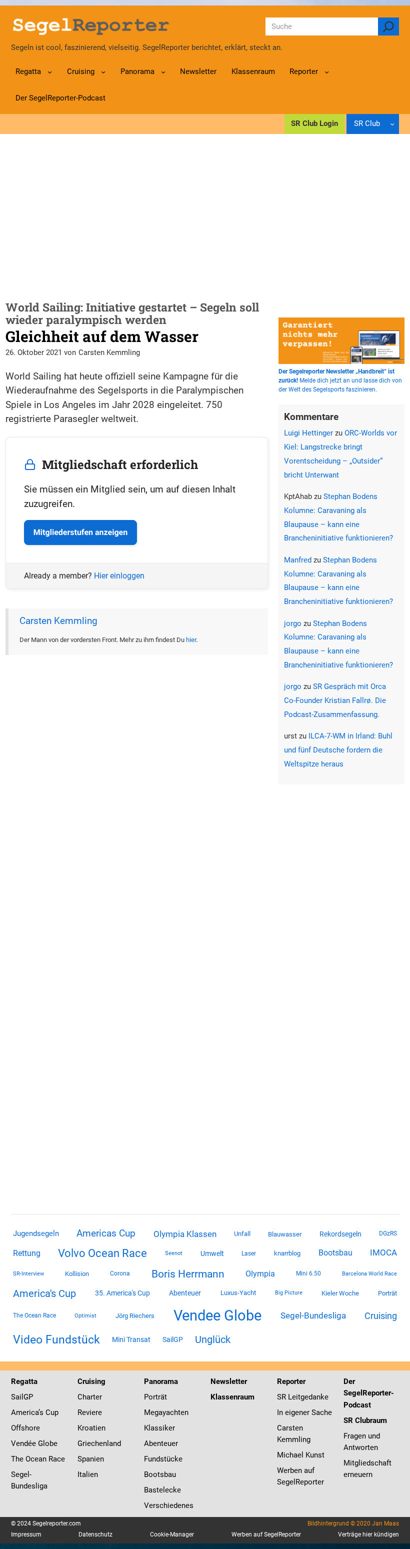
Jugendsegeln (36, 1233)
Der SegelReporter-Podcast (369, 1393)
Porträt (387, 1293)
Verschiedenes (169, 1505)
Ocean (36, 1459)
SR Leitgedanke (302, 1397)
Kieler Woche (340, 1293)
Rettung (26, 1253)
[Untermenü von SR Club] (392, 124)
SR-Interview (28, 1273)
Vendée (23, 1443)
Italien (88, 1474)
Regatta (24, 1381)
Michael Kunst (300, 1455)
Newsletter (228, 1381)
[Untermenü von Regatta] (50, 72)
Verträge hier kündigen (368, 1534)
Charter (90, 1397)
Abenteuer (185, 1293)
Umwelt (212, 1254)
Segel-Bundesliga (313, 1315)
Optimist (85, 1315)
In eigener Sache (304, 1412)
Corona (120, 1273)
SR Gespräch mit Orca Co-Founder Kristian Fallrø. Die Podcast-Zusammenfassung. (335, 700)
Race (55, 1459)
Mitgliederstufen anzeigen (81, 532)
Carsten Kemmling (59, 620)
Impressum (26, 1534)
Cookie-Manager (172, 1534)
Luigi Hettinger (308, 433)
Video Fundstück (56, 1339)
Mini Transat (131, 1340)
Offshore (25, 1428)
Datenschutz (95, 1534)
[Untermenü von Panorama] (163, 72)
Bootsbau (335, 1253)
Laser (249, 1253)
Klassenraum (232, 1397)
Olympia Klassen (185, 1234)
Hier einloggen (119, 575)
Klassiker (159, 1428)
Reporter (291, 1381)
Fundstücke (163, 1459)
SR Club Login (314, 123)
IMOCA (383, 1253)
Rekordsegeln (341, 1234)
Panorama (161, 1381)
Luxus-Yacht (238, 1292)
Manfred (298, 560)
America (24, 1412)
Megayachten (166, 1412)
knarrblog (287, 1253)
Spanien (91, 1459)
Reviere (90, 1412)
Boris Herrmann (188, 1274)
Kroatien (92, 1428)
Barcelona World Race (369, 1273)
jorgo (293, 623)
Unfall (242, 1234)
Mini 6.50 (308, 1273)
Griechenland (99, 1443)
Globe (47, 1443)
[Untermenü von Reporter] (326, 72)
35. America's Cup (122, 1293)
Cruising (380, 1315)
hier (191, 640)
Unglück (212, 1340)
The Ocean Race (34, 1315)
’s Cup (48, 1412)
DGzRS (388, 1233)
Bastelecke (162, 1490)
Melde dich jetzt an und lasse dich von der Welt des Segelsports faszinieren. (340, 380)
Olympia (260, 1273)
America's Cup (44, 1294)
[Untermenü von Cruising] (103, 72)
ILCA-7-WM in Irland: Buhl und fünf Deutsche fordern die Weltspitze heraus (338, 750)
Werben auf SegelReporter (266, 1534)
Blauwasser (285, 1234)
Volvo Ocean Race (102, 1253)
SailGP (172, 1340)
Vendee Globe (218, 1315)
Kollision (77, 1274)
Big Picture (288, 1293)
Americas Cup (106, 1233)
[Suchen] (389, 27)
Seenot (173, 1253)
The (18, 1459)
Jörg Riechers (135, 1316)
